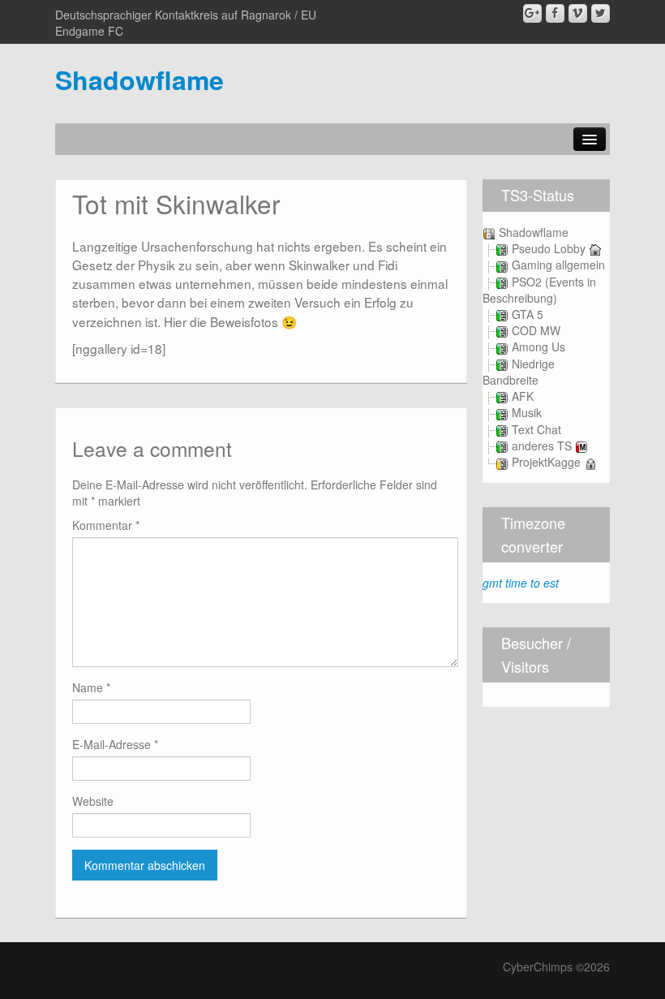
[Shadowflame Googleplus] (532, 13)
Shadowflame (139, 79)
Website (93, 801)
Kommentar (105, 525)
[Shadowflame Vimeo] (577, 13)
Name (91, 687)
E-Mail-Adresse (115, 744)
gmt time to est (521, 583)
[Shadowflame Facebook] (555, 13)
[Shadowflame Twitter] (600, 13)
